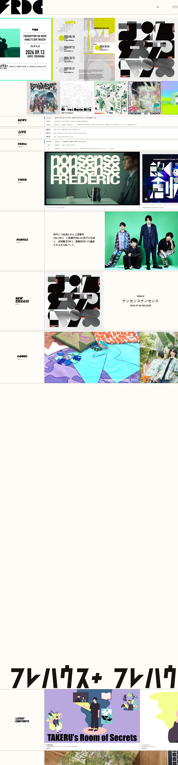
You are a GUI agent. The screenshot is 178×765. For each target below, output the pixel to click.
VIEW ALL (20, 134)
